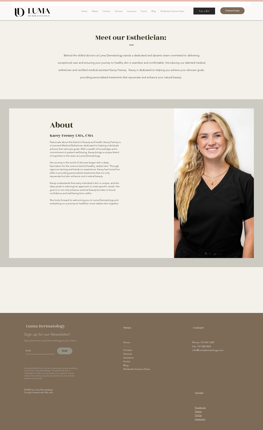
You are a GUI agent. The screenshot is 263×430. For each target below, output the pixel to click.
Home (126, 342)
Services (127, 353)
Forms (126, 361)
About (126, 346)
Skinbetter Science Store (136, 369)
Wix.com (49, 392)
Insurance (128, 357)
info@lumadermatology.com (207, 350)
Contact (127, 350)
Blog (125, 365)
